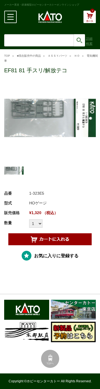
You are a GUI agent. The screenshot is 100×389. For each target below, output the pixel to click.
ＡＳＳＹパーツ (57, 55)
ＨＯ (77, 55)
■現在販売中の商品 (29, 55)
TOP (7, 55)
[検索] (79, 40)
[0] (89, 20)
